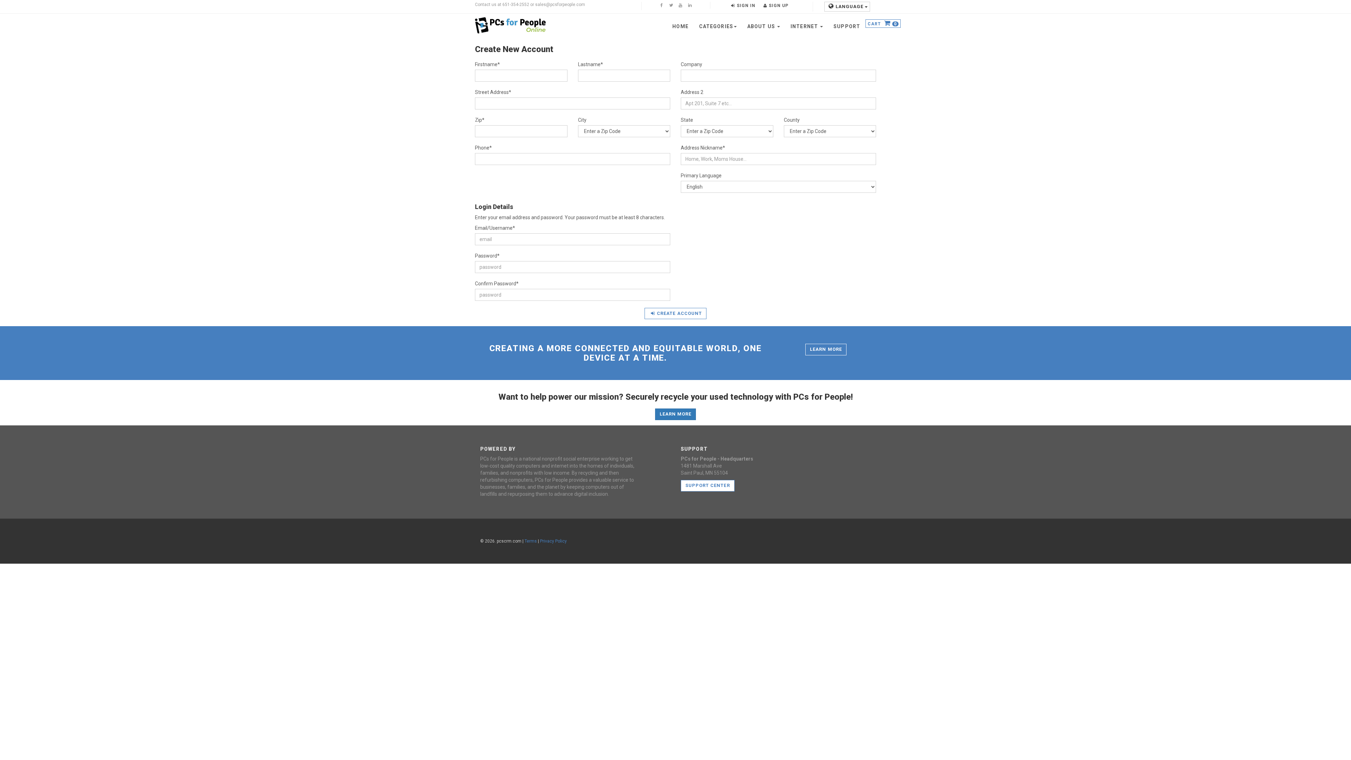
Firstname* (487, 64)
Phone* (483, 148)
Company (691, 64)
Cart (882, 24)
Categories (716, 26)
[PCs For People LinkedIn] (690, 6)
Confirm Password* (497, 283)
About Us (761, 26)
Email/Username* (495, 228)
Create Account (679, 313)
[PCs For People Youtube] (680, 6)
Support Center (707, 485)
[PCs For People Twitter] (671, 6)
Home (680, 26)
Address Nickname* (703, 148)
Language (850, 6)
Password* (487, 256)
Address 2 (692, 92)
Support (846, 26)
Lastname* (590, 64)
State (687, 120)
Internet (805, 26)
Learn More (826, 349)
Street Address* (493, 92)
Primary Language (701, 175)
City (582, 120)
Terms (531, 541)
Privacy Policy (553, 541)
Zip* (479, 120)
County (792, 120)
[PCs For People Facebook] (661, 6)
